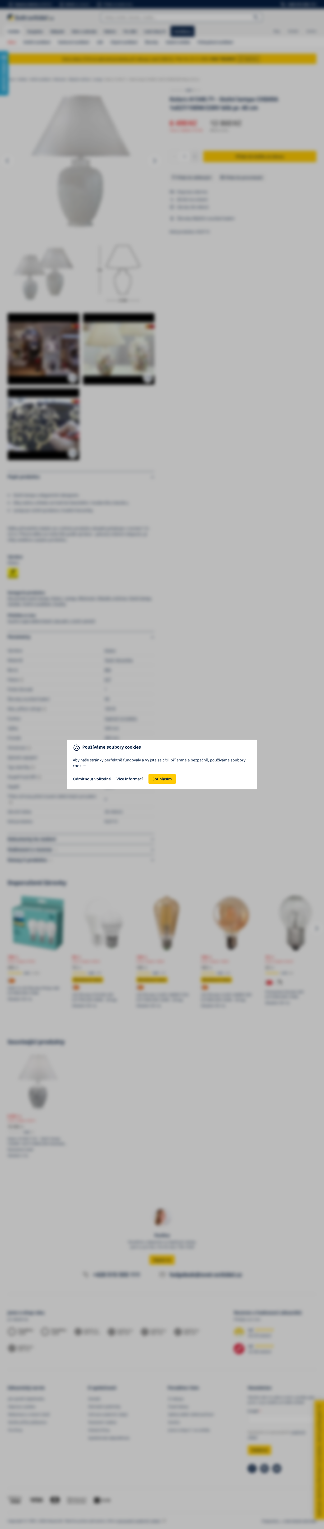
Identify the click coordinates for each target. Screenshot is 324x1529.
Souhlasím (162, 779)
